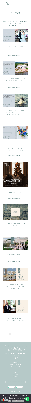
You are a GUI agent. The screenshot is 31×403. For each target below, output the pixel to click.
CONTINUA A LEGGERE (14, 55)
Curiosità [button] (12, 23)
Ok (9, 400)
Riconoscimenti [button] (15, 25)
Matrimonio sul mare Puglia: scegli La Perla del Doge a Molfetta (15, 112)
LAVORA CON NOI (15, 378)
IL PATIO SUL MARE (15, 364)
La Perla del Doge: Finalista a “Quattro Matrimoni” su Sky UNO (15, 318)
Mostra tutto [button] (8, 21)
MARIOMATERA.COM (15, 391)
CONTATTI (16, 376)
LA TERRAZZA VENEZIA (15, 368)
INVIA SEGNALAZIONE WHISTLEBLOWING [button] (15, 381)
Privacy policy (19, 400)
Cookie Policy (20, 387)
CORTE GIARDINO (15, 366)
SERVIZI (15, 374)
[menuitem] (8, 21)
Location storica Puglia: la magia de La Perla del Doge (15, 80)
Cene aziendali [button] (22, 21)
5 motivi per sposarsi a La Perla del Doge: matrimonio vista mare (15, 48)
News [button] (20, 23)
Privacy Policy (12, 387)
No (13, 400)
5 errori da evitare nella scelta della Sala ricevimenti (15, 286)
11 (20, 333)
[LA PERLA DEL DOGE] (6, 3)
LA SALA (15, 362)
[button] (15, 35)
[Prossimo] (27, 334)
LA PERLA (15, 372)
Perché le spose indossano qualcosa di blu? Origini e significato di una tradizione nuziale (15, 146)
